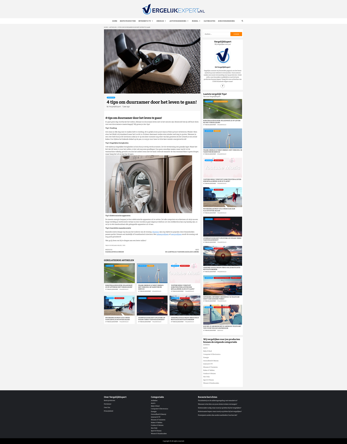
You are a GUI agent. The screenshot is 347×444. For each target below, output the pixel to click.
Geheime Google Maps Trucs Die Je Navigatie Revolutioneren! (185, 318)
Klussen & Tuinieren (121, 265)
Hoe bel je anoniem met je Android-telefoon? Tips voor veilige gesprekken (222, 327)
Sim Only (206, 377)
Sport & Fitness (208, 380)
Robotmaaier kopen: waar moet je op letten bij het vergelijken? (118, 286)
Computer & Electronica (155, 298)
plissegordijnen (163, 234)
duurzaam (113, 245)
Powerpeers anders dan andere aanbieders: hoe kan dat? (217, 415)
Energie (160, 21)
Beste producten (128, 21)
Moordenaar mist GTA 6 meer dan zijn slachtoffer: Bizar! (117, 318)
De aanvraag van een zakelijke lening (182, 251)
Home (114, 21)
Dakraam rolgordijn (114, 251)
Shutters (155, 232)
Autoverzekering (177, 21)
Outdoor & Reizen (177, 300)
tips (123, 245)
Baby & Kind (207, 351)
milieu (119, 245)
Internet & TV (144, 21)
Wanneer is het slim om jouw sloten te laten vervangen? (217, 404)
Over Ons (107, 407)
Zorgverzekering (226, 21)
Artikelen (111, 97)
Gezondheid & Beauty (211, 361)
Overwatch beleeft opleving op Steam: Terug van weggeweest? (151, 318)
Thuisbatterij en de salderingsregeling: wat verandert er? (217, 400)
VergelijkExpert (115, 107)
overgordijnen (176, 234)
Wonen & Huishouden (211, 383)
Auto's (205, 348)
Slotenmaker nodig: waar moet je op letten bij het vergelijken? (219, 408)
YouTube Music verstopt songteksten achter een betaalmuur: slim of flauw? (183, 287)
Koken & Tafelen (209, 370)
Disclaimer (107, 404)
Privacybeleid (108, 411)
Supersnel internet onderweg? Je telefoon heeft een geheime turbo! (221, 298)
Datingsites (209, 21)
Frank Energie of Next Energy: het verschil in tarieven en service (151, 287)
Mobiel (195, 21)
